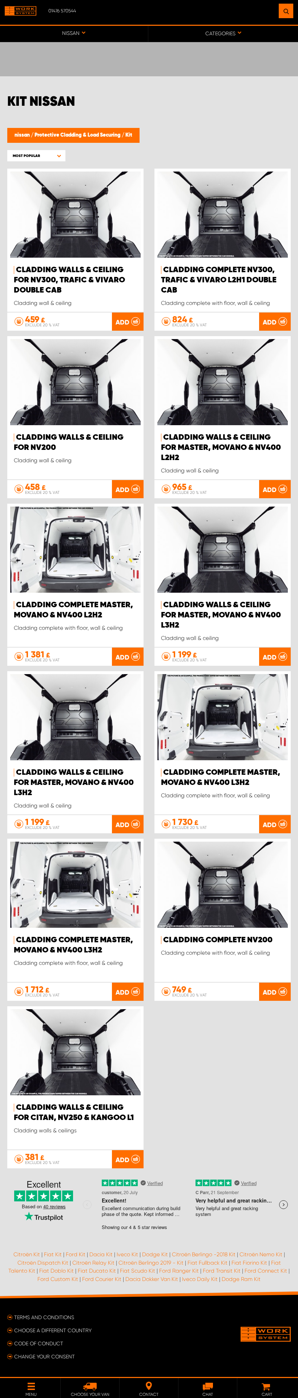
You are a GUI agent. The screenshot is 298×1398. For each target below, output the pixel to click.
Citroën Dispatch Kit (42, 1263)
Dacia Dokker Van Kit (151, 1279)
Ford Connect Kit (266, 1271)
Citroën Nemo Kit (260, 1254)
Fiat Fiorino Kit (249, 1263)
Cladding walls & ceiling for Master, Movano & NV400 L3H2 (221, 615)
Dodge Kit (155, 1254)
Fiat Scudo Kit (137, 1271)
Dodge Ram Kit (241, 1279)
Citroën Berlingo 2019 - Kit (151, 1263)
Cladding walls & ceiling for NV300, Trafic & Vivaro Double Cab (69, 280)
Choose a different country (53, 1330)
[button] (36, 155)
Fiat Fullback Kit (207, 1263)
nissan (23, 135)
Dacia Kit (101, 1254)
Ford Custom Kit (57, 1279)
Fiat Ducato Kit (97, 1271)
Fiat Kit (53, 1254)
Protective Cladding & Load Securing (78, 135)
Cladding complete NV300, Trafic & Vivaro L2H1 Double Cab (219, 280)
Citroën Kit (26, 1254)
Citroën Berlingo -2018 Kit (203, 1254)
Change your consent (44, 1356)
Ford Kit (75, 1254)
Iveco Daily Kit (200, 1279)
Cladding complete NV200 (218, 940)
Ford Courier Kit (101, 1279)
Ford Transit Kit (222, 1271)
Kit (128, 135)
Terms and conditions (44, 1317)
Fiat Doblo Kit (56, 1271)
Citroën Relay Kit (93, 1263)
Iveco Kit (127, 1254)
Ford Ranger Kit (179, 1271)
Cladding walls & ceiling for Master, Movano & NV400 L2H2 (221, 448)
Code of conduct (38, 1343)
